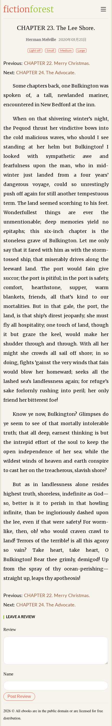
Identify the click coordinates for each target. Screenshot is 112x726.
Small (50, 50)
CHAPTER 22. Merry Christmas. (57, 63)
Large (81, 50)
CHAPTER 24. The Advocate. (46, 73)
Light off (35, 50)
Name (8, 674)
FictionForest (28, 9)
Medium (66, 50)
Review (9, 629)
